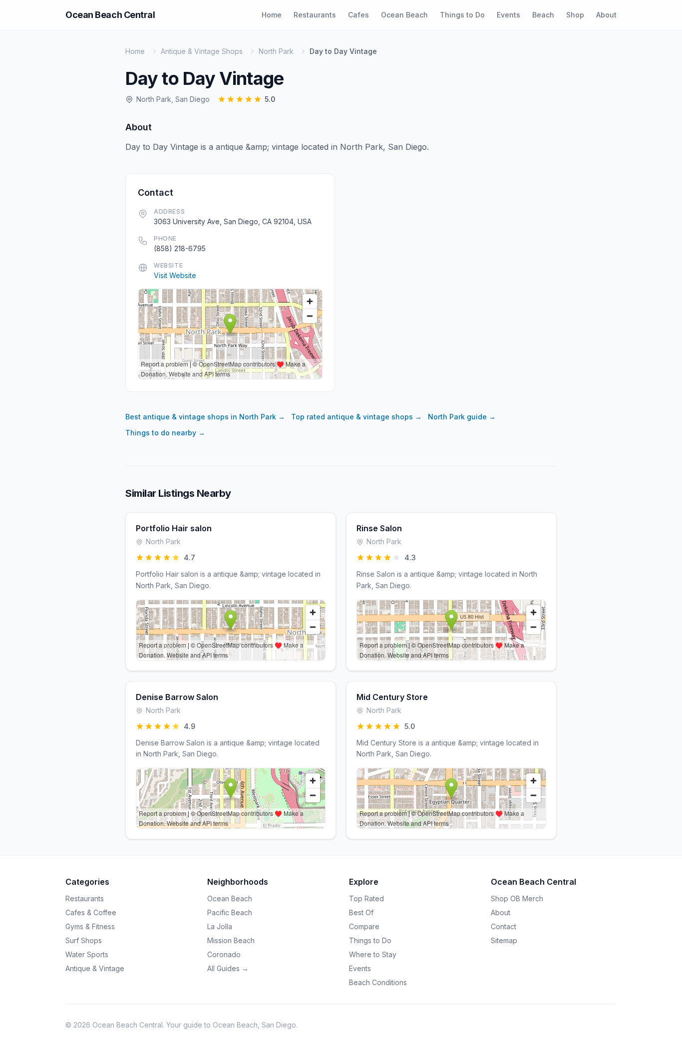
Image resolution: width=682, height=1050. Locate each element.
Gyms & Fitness (90, 926)
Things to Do (462, 14)
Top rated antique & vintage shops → (356, 416)
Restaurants (315, 14)
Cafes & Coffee (90, 912)
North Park (276, 51)
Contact (503, 926)
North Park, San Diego (173, 99)
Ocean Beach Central (110, 14)
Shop (575, 14)
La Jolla (219, 926)
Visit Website (175, 275)
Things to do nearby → (165, 432)
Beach (543, 14)
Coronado (224, 954)
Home (272, 14)
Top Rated (366, 898)
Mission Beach (231, 940)
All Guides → (228, 968)
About (606, 14)
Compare (364, 926)
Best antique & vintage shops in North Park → (205, 416)
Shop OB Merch (517, 898)
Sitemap (504, 940)
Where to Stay (372, 954)
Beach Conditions (378, 982)
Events (508, 14)
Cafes (358, 14)
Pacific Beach (229, 912)
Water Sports (86, 954)
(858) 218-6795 (180, 248)
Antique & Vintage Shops (202, 51)
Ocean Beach (404, 14)
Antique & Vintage (94, 968)
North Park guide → (462, 416)
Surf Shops (83, 940)
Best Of (361, 912)
